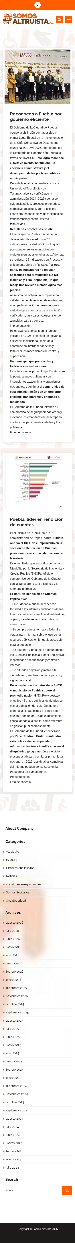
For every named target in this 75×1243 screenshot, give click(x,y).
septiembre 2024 (17, 1110)
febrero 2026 (14, 971)
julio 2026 (12, 930)
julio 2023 (12, 1167)
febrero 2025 (14, 1069)
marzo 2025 (14, 1061)
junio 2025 (13, 1037)
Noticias (47, 103)
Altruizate (12, 851)
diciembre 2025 (16, 988)
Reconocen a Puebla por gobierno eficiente (35, 116)
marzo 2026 (14, 963)
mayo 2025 (13, 1045)
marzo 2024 (14, 1143)
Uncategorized (16, 900)
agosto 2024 (14, 1118)
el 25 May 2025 (24, 504)
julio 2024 (12, 1126)
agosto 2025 (14, 1020)
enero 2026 (13, 979)
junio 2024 (13, 1135)
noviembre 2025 (17, 996)
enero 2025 (13, 1077)
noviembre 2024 (17, 1094)
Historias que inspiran (20, 868)
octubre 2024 (15, 1102)
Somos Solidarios (17, 892)
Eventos (11, 860)
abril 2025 (12, 1053)
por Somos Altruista (25, 103)
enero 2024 (13, 1159)
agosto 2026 (14, 922)
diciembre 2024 (16, 1086)
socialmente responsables (23, 884)
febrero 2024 (14, 1151)
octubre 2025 (15, 1004)
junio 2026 (13, 939)
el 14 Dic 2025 (24, 98)
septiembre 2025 (17, 1012)
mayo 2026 (13, 947)
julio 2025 (12, 1028)
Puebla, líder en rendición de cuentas (37, 522)
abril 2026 (12, 955)
